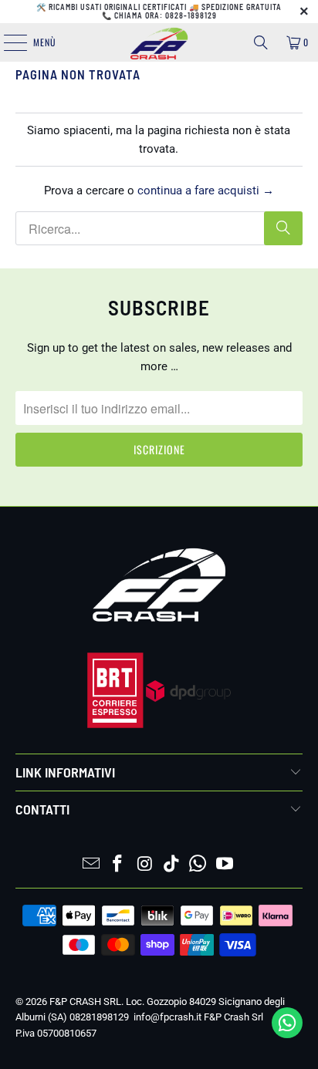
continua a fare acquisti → (205, 190)
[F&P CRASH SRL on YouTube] (225, 865)
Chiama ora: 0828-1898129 (165, 15)
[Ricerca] (261, 42)
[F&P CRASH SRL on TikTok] (171, 865)
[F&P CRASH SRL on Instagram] (145, 865)
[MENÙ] (7, 42)
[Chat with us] (287, 1034)
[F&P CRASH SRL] (159, 42)
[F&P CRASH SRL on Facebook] (118, 865)
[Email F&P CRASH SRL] (91, 865)
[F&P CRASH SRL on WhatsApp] (198, 865)
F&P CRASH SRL (85, 1001)
